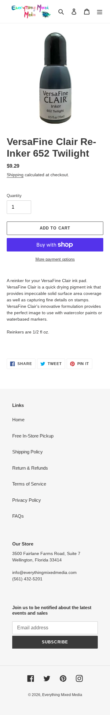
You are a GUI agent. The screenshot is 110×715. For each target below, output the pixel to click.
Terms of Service (29, 483)
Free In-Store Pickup (32, 435)
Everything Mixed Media (62, 695)
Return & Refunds (30, 468)
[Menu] (99, 11)
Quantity (14, 195)
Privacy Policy (26, 500)
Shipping (15, 174)
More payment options (55, 259)
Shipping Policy (27, 451)
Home (18, 419)
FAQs (18, 516)
